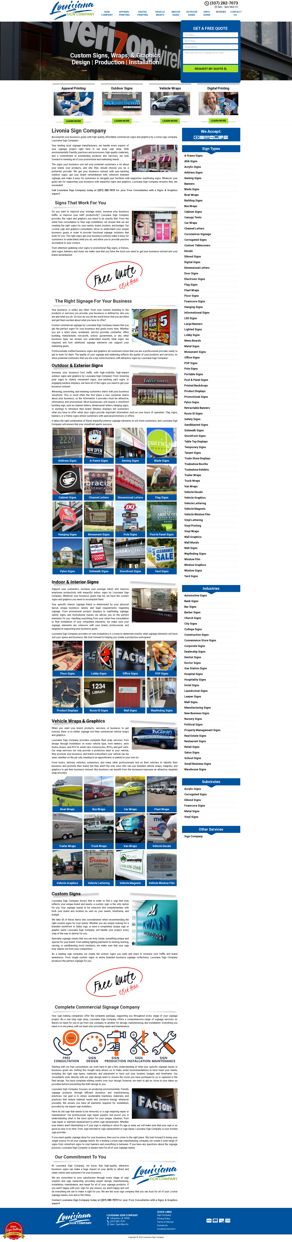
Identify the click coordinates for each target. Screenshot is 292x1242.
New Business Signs (196, 713)
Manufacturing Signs (197, 707)
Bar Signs (190, 606)
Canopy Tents (193, 217)
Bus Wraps (190, 206)
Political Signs (193, 724)
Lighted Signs (193, 329)
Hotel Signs (191, 685)
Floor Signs (191, 295)
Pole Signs (191, 368)
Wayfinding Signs (195, 553)
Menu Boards (192, 340)
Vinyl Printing (192, 525)
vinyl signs (84, 247)
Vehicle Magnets (194, 508)
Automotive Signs (195, 595)
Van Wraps (191, 486)
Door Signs (191, 273)
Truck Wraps (192, 480)
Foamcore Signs (194, 301)
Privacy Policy (163, 1218)
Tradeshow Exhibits (196, 469)
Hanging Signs (193, 307)
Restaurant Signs (195, 741)
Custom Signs (66, 893)
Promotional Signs (196, 396)
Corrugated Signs (195, 239)
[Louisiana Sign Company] (74, 1220)
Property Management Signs (202, 730)
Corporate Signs (194, 646)
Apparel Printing (124, 13)
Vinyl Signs (206, 13)
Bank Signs (191, 601)
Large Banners (193, 323)
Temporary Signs (195, 447)
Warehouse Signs (195, 769)
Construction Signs (196, 634)
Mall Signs (191, 702)
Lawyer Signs (192, 696)
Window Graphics (195, 564)
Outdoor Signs (191, 13)
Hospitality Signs (195, 679)
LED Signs (190, 318)
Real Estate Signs (195, 735)
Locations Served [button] (165, 1229)
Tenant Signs (192, 452)
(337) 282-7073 (223, 3)
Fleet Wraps (191, 290)
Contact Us (236, 13)
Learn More (73, 121)
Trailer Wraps (192, 475)
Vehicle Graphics (195, 497)
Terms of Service (165, 1222)
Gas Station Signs (195, 668)
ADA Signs (190, 161)
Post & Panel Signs (196, 379)
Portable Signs (193, 374)
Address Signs (193, 172)
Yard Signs (191, 576)
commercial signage (71, 325)
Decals (188, 251)
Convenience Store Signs (200, 640)
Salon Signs (191, 752)
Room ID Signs (193, 413)
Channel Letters (194, 228)
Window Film (192, 559)
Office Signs (192, 357)
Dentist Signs (192, 657)
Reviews (221, 11)
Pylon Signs (191, 402)
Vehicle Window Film (197, 514)
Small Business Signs (197, 763)
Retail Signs (191, 746)
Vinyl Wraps (191, 531)
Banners (189, 183)
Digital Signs (192, 262)
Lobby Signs (192, 335)
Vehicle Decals (193, 492)
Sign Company (107, 13)
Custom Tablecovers (197, 245)
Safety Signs (192, 419)
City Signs (190, 623)
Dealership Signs (194, 651)
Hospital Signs (193, 674)
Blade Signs (191, 189)
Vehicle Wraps (160, 13)
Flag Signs (191, 284)
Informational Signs (196, 312)
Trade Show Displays (197, 458)
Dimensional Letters (197, 267)
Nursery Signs (193, 718)
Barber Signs (192, 612)
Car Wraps (190, 222)
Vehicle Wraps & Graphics (78, 721)
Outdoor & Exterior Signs (77, 365)
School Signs (192, 758)
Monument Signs (195, 351)
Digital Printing (142, 13)
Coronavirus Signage (197, 234)
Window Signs (193, 570)
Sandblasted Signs (196, 424)
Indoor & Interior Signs (75, 582)
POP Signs (190, 363)
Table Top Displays (196, 441)
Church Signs (192, 618)
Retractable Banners (197, 407)
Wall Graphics (193, 536)
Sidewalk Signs (194, 430)
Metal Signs (191, 346)
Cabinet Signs (193, 211)
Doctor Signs (192, 662)
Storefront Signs (195, 435)
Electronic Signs (194, 279)
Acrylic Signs (192, 166)
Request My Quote (209, 68)
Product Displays (194, 391)
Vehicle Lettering (195, 503)
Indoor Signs (176, 13)
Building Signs (193, 200)
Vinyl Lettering (193, 520)
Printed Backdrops (196, 385)
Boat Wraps (191, 194)
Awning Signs (192, 178)
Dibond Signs (192, 256)
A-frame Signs (193, 155)
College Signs (193, 629)
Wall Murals (191, 542)
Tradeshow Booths (196, 464)
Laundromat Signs (196, 690)
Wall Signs (190, 548)
